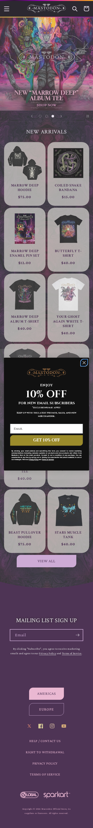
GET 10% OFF (46, 440)
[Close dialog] (84, 362)
